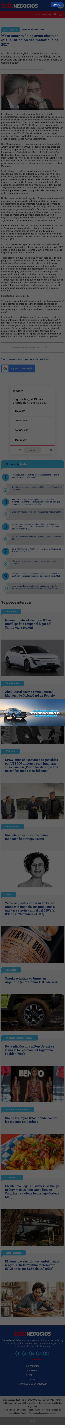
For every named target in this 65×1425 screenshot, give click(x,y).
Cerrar (55, 5)
